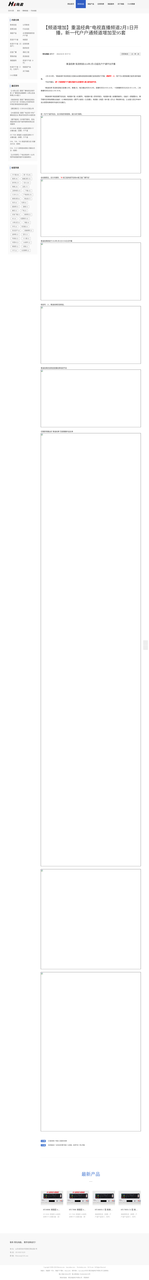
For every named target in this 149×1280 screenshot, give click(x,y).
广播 (27, 191)
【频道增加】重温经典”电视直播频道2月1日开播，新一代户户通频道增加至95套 (90, 30)
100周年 (26, 242)
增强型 (15, 246)
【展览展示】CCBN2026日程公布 (22, 108)
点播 (25, 246)
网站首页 (71, 4)
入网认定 (16, 222)
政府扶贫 (26, 48)
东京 (14, 202)
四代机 (15, 183)
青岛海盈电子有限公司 (75, 1277)
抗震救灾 (24, 218)
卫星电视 (16, 191)
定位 (25, 234)
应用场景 (101, 4)
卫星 (25, 187)
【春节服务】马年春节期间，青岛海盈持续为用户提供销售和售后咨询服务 (22, 122)
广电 (24, 210)
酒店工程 (26, 52)
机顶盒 (25, 226)
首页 (18, 11)
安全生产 (16, 230)
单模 (15, 187)
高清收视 (26, 56)
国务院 (27, 214)
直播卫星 (26, 179)
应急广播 (13, 52)
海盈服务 (111, 4)
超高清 (15, 207)
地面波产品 (27, 67)
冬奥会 (15, 238)
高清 (15, 179)
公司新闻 (26, 25)
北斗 (26, 183)
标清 (24, 202)
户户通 (15, 175)
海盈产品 (91, 4)
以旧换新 (25, 250)
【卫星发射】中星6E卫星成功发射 (57, 1141)
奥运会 (27, 199)
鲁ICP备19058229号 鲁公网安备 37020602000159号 (74, 1274)
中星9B (15, 242)
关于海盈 (121, 4)
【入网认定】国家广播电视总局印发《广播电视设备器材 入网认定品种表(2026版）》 (22, 93)
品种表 (15, 234)
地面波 (25, 40)
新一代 (27, 175)
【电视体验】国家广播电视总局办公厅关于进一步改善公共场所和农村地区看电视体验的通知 (22, 102)
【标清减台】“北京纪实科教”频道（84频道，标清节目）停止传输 (66, 1145)
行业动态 (33, 11)
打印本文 (125, 54)
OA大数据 (131, 4)
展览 (14, 210)
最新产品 (90, 1174)
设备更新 (28, 230)
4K (14, 218)
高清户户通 (14, 40)
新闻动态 (81, 4)
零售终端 (13, 56)
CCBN (15, 194)
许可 (14, 226)
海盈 (26, 222)
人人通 (26, 238)
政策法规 (13, 29)
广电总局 (27, 194)
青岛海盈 (45, 54)
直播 (25, 207)
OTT (14, 250)
